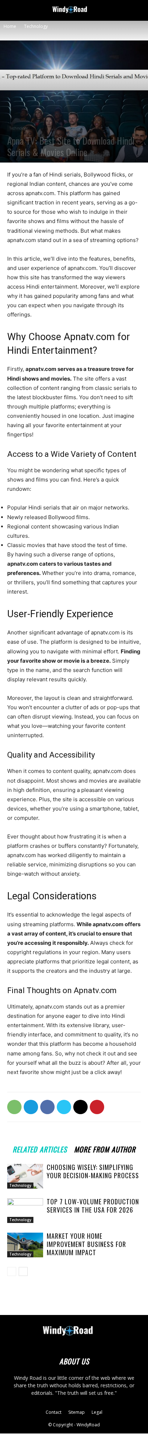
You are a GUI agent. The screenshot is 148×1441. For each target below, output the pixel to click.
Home (10, 26)
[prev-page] (11, 1271)
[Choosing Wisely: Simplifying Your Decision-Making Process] (25, 1176)
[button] (12, 9)
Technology (36, 26)
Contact (53, 1412)
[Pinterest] (97, 1107)
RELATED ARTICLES (40, 1148)
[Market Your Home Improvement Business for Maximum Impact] (25, 1245)
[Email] (80, 1107)
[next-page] (23, 1271)
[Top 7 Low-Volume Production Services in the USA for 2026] (25, 1210)
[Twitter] (64, 1107)
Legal (97, 1412)
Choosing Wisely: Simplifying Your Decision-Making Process (93, 1171)
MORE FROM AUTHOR (104, 1148)
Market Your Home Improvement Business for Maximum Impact (86, 1244)
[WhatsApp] (14, 1107)
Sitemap (76, 1412)
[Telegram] (31, 1107)
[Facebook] (47, 1107)
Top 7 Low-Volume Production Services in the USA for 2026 (93, 1205)
